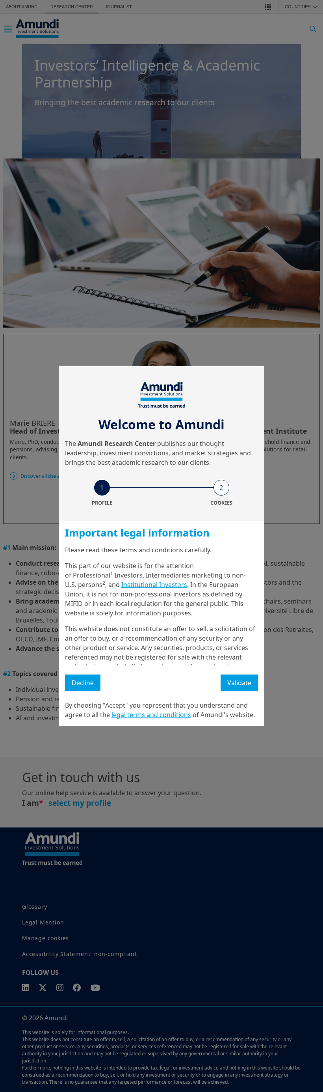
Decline (83, 682)
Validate (239, 682)
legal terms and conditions (151, 714)
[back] (300, 585)
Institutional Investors (154, 584)
